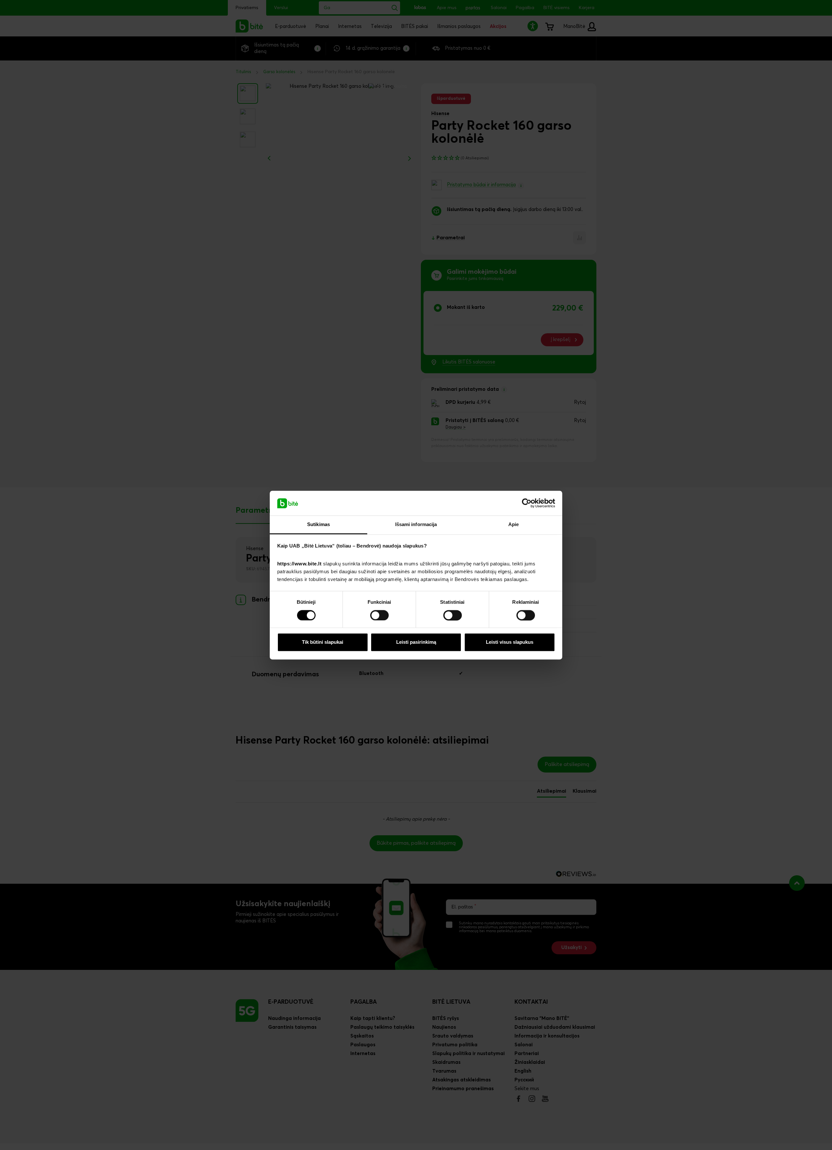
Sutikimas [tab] (318, 524)
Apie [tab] (513, 524)
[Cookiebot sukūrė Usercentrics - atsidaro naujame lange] (526, 503)
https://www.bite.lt (299, 564)
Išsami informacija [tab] (416, 524)
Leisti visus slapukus (509, 642)
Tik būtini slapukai (322, 642)
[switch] (379, 615)
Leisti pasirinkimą (416, 642)
